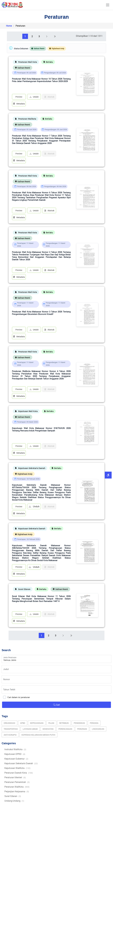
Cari (57, 704)
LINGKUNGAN (98, 729)
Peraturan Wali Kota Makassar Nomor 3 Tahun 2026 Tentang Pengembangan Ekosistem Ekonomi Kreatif (41, 312)
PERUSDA (94, 723)
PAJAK (51, 723)
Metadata (20, 103)
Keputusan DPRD (14, 753)
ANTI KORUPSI (10, 735)
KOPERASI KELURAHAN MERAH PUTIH (38, 735)
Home (9, 25)
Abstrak (51, 210)
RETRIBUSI (64, 723)
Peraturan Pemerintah (17, 782)
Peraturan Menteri (15, 777)
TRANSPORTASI (11, 729)
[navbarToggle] (107, 5)
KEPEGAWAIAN (36, 723)
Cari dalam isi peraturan (18, 697)
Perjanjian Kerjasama (16, 791)
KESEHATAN (48, 729)
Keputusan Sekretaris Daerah (21, 763)
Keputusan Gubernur (16, 758)
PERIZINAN (82, 729)
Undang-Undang (14, 800)
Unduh (36, 96)
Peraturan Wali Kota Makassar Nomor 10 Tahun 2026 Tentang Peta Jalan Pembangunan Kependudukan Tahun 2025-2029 (41, 80)
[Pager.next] (46, 36)
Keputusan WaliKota (17, 768)
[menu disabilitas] (108, 475)
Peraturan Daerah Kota (18, 772)
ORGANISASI (9, 723)
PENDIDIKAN (79, 723)
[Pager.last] (54, 36)
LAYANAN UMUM (30, 729)
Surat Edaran (12, 796)
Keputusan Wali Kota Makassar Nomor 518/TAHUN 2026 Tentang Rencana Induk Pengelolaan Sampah (41, 429)
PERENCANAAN (65, 729)
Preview (18, 96)
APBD (22, 723)
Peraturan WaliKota (16, 786)
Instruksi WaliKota (15, 749)
